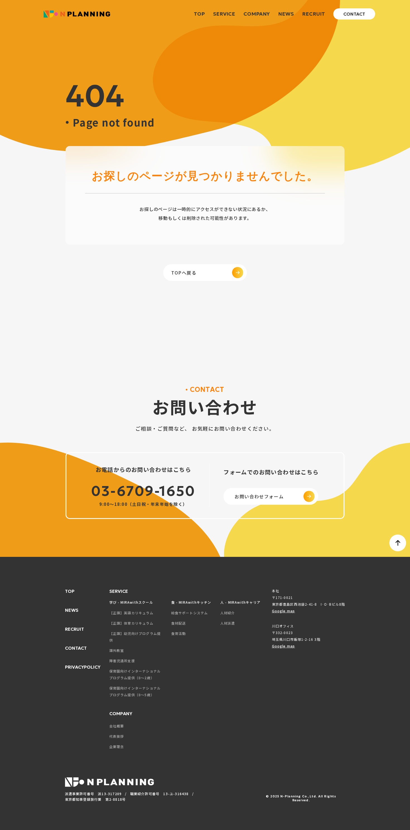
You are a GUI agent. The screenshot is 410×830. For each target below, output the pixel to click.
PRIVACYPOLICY (82, 667)
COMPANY (256, 14)
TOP (199, 14)
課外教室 (116, 650)
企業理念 (116, 746)
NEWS (286, 14)
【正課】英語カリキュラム (131, 612)
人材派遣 (227, 623)
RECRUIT (313, 14)
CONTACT (354, 14)
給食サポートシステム (189, 612)
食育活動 (178, 633)
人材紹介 (227, 612)
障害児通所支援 (122, 660)
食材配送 (178, 623)
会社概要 (116, 726)
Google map (283, 610)
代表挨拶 (116, 736)
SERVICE (224, 14)
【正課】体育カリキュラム (131, 623)
